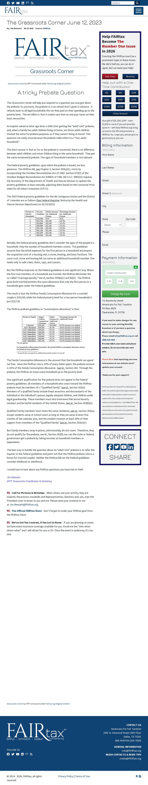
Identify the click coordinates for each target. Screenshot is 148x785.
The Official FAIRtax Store (27, 510)
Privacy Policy (65, 776)
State (105, 219)
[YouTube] (18, 3)
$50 (120, 92)
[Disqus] (51, 583)
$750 (134, 99)
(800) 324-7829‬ (108, 339)
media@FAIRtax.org (130, 758)
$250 (106, 99)
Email (105, 244)
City (104, 206)
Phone (105, 232)
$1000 (107, 106)
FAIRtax (16, 10)
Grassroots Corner (16, 83)
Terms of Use (82, 776)
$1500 (120, 106)
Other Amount (120, 113)
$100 (134, 92)
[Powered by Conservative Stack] (140, 776)
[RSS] (32, 3)
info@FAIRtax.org (123, 336)
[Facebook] (8, 3)
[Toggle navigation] (138, 11)
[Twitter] (13, 3)
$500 (120, 99)
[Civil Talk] (27, 3)
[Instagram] (23, 3)
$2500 (134, 106)
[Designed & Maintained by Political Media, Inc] (136, 776)
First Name (108, 154)
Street (105, 180)
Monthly (130, 76)
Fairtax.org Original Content (59, 83)
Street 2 (112, 193)
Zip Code (130, 219)
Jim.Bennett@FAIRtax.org (24, 504)
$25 (106, 92)
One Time (110, 76)
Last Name (108, 167)
